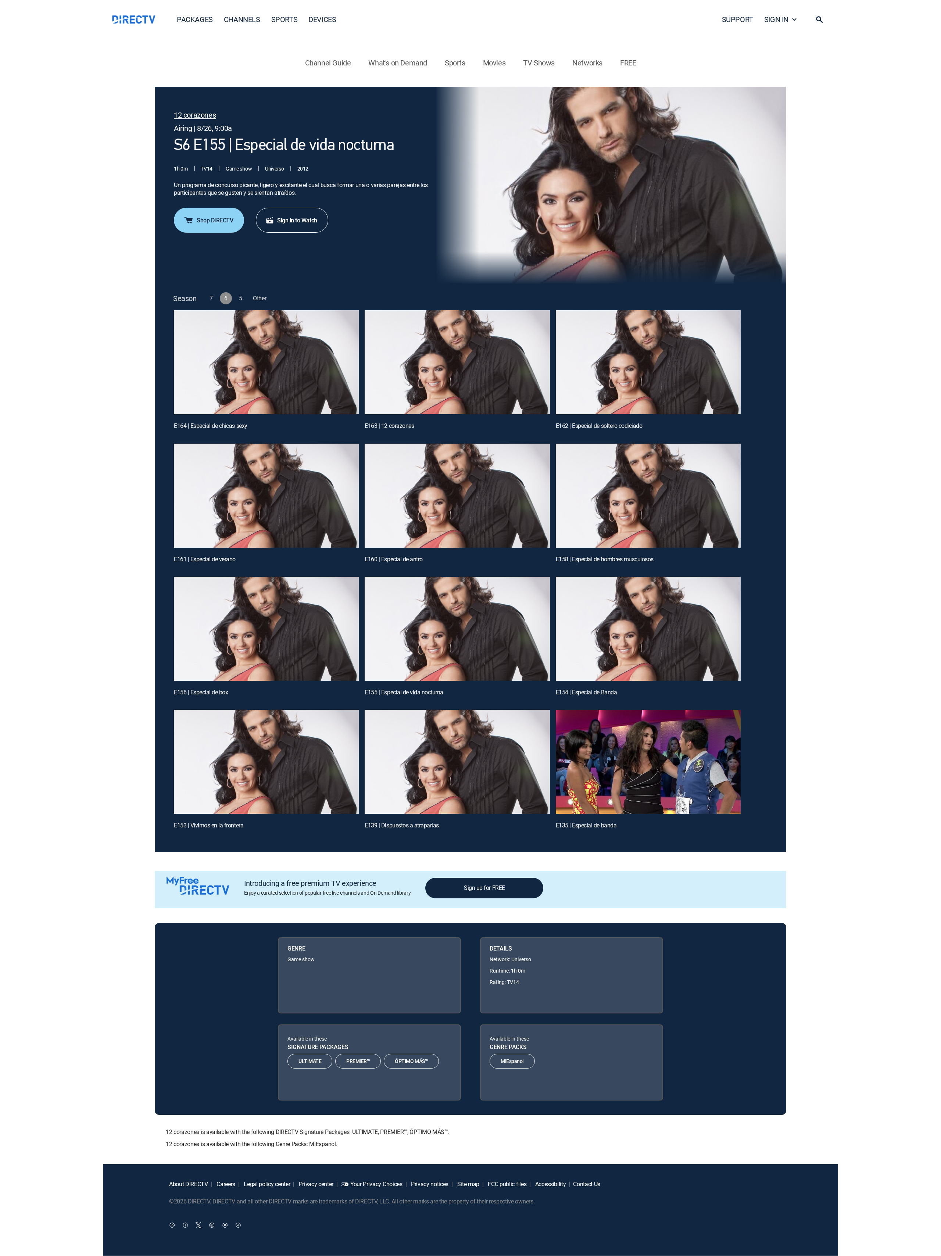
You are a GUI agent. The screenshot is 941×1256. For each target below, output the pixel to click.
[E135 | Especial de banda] (648, 762)
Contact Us (586, 1184)
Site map (467, 1184)
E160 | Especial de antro (393, 559)
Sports (455, 63)
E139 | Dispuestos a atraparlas (402, 825)
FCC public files (507, 1184)
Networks (587, 63)
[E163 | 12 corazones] (457, 362)
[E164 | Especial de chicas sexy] (266, 362)
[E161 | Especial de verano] (266, 496)
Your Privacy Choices (376, 1184)
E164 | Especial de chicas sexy (210, 426)
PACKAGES (195, 19)
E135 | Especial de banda (586, 825)
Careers (225, 1184)
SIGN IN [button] (776, 19)
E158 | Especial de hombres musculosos (605, 559)
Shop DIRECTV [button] (215, 220)
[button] (819, 19)
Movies (494, 63)
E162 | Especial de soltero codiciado (599, 426)
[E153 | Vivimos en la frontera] (266, 762)
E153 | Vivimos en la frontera (208, 825)
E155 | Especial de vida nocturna (404, 692)
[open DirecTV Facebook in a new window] (185, 1225)
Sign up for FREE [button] (484, 888)
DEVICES (322, 19)
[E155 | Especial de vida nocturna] (457, 629)
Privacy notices (428, 1184)
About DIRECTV (188, 1184)
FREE (628, 63)
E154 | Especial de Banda (586, 692)
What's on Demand (397, 63)
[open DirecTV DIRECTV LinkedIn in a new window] (172, 1225)
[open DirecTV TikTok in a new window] (238, 1225)
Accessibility (550, 1184)
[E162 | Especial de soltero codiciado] (648, 362)
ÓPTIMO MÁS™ (411, 1061)
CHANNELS (242, 19)
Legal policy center (266, 1184)
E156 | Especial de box (201, 692)
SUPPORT (737, 19)
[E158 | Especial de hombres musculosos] (648, 496)
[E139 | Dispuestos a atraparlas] (457, 762)
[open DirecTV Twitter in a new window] (198, 1225)
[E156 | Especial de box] (266, 629)
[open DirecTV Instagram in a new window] (212, 1225)
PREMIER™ (358, 1061)
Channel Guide (328, 63)
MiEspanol (512, 1061)
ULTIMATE (309, 1061)
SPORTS (284, 19)
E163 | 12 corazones (389, 426)
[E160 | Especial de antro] (457, 496)
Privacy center (315, 1184)
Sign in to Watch (297, 220)
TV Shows (539, 63)
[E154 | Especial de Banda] (648, 629)
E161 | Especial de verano (205, 559)
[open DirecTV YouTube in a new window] (225, 1225)
